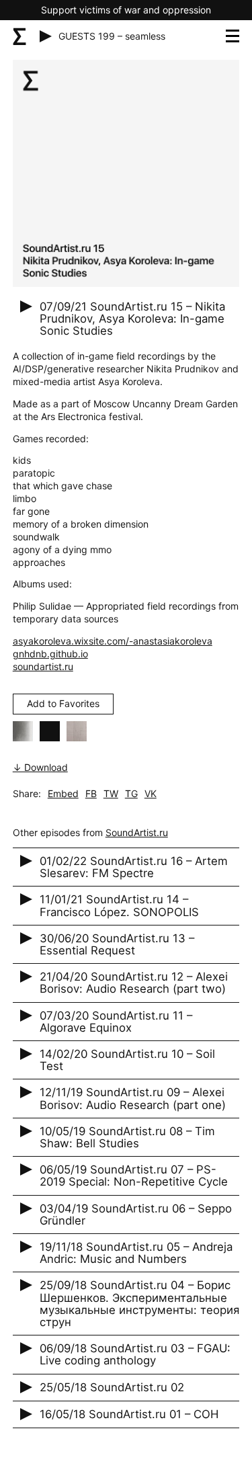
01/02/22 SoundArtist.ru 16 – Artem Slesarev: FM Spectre (134, 867)
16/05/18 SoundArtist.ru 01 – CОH (129, 1414)
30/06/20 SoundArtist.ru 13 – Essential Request (117, 944)
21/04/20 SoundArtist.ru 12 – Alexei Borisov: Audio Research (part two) (134, 982)
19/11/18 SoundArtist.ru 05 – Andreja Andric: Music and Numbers (136, 1253)
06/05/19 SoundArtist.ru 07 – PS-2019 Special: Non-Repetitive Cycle (134, 1175)
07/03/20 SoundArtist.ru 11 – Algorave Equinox (116, 1021)
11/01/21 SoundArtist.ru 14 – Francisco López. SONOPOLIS (119, 905)
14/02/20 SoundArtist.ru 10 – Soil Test (127, 1060)
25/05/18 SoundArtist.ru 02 (112, 1387)
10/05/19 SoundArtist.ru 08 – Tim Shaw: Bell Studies (127, 1137)
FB (91, 793)
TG (131, 793)
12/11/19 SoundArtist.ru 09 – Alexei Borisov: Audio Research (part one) (133, 1098)
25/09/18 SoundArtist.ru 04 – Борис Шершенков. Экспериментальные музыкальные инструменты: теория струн (139, 1303)
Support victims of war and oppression (126, 9)
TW (110, 793)
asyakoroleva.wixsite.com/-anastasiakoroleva (112, 641)
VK (150, 793)
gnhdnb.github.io (50, 653)
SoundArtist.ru (137, 832)
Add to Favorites (63, 703)
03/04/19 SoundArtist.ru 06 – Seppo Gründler (136, 1214)
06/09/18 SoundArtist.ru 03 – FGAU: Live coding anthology (135, 1354)
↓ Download (40, 767)
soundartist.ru (43, 666)
